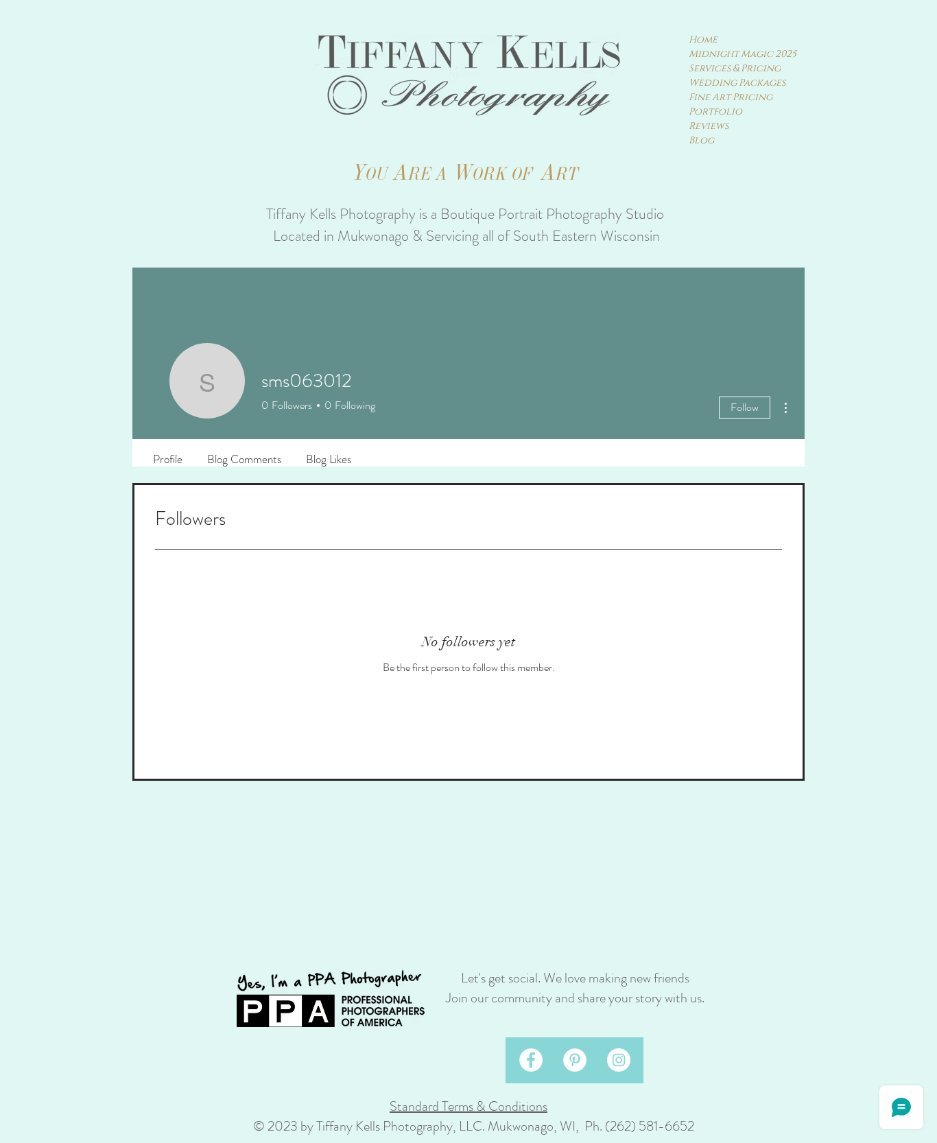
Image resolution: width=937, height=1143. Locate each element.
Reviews (708, 125)
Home (703, 39)
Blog (701, 140)
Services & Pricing (735, 68)
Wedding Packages (737, 82)
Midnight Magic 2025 (740, 53)
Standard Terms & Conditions (468, 1106)
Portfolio (715, 111)
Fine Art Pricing (730, 97)
